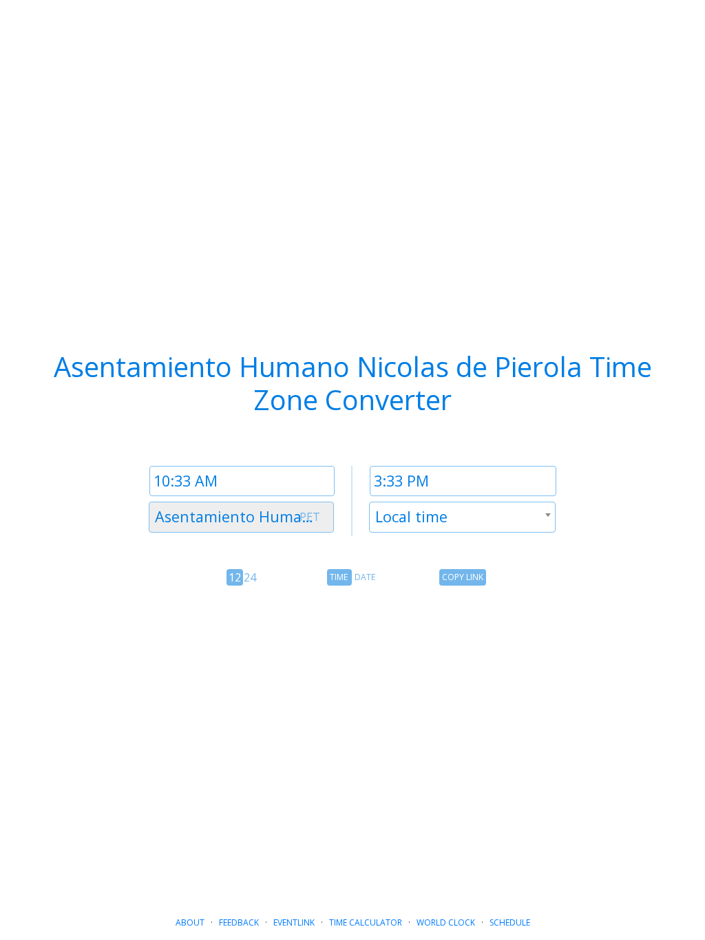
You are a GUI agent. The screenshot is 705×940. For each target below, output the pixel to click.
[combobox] (241, 517)
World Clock (446, 922)
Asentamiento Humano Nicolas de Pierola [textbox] (244, 516)
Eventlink (294, 922)
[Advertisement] (352, 729)
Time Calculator (365, 922)
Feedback (239, 922)
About (190, 922)
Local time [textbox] (411, 516)
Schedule (510, 922)
